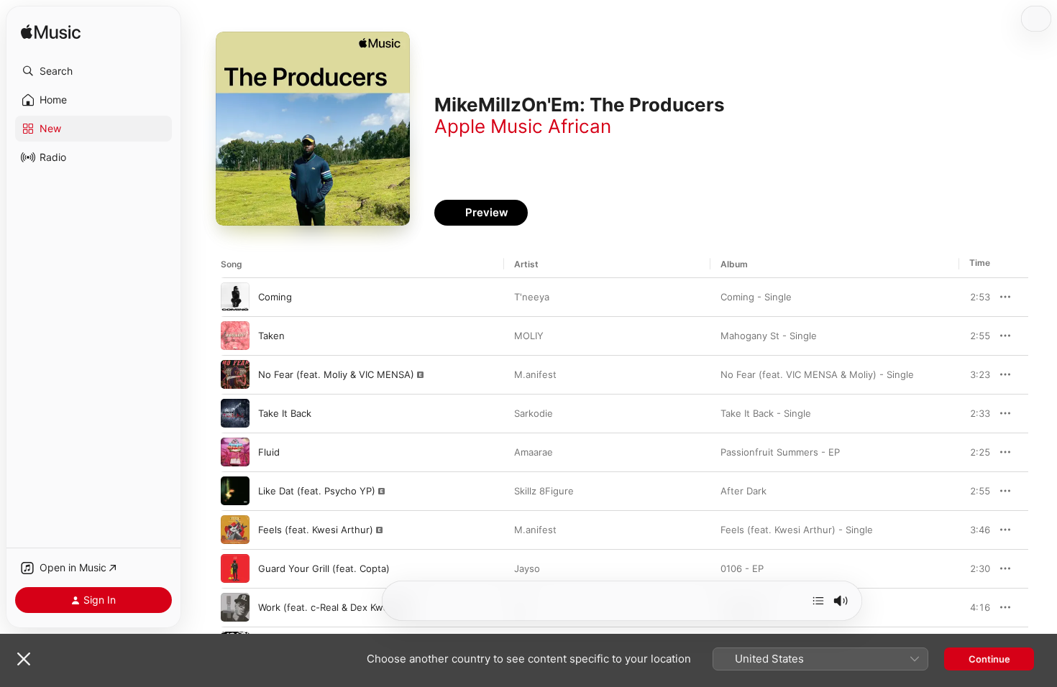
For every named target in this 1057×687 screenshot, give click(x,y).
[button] (93, 71)
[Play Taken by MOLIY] (235, 335)
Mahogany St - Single (768, 335)
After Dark (743, 491)
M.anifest (535, 374)
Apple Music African (522, 126)
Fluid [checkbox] (269, 452)
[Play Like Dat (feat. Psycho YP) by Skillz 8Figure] (235, 490)
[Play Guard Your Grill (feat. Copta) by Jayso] (235, 568)
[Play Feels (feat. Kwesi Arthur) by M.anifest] (235, 529)
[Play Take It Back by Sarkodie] (235, 413)
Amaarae (533, 452)
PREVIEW (974, 296)
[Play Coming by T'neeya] (235, 296)
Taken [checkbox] (271, 335)
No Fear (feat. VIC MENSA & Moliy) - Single (817, 374)
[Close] (23, 659)
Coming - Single (756, 297)
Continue (989, 659)
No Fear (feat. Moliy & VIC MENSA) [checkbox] (336, 374)
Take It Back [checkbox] (284, 413)
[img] (51, 32)
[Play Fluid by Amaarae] (235, 452)
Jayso (527, 568)
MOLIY (529, 335)
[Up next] (818, 601)
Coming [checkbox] (275, 297)
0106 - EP (742, 568)
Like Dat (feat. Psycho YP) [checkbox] (316, 491)
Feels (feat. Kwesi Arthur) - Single (796, 529)
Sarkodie (533, 413)
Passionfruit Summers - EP (780, 452)
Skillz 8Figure (544, 491)
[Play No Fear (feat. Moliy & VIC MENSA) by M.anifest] (235, 374)
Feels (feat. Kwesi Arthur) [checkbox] (315, 529)
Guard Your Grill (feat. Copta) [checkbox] (324, 568)
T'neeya (531, 297)
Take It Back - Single (765, 413)
